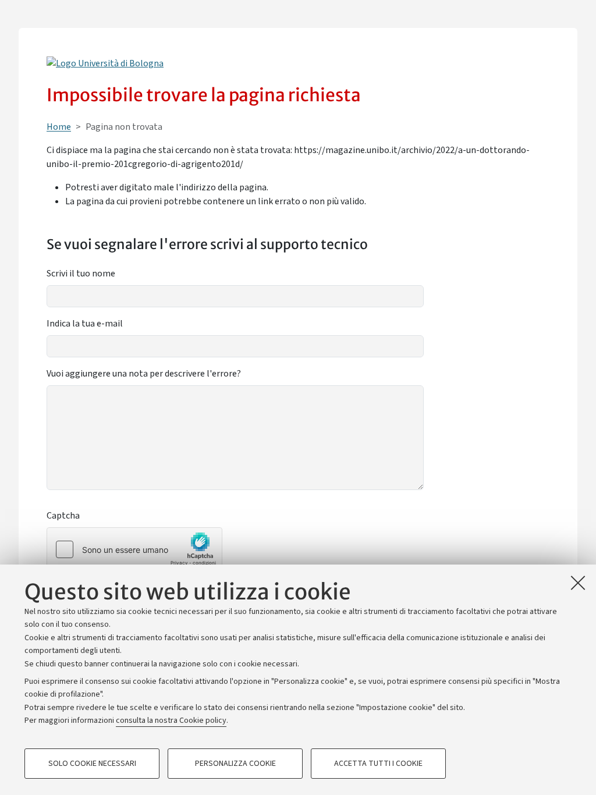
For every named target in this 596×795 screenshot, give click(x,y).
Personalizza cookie (235, 763)
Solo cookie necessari (92, 763)
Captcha (63, 515)
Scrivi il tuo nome (81, 273)
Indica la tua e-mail (85, 323)
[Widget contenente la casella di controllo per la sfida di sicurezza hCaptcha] (134, 549)
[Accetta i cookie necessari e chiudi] (578, 582)
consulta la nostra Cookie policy (171, 720)
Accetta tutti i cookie (378, 763)
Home (59, 126)
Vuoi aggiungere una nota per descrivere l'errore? (144, 373)
